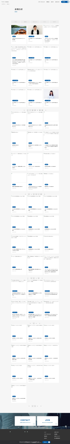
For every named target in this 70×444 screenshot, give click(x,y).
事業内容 (48, 1)
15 (32, 110)
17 (37, 110)
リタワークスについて (41, 1)
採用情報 (63, 1)
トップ (45, 432)
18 (39, 110)
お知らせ (52, 1)
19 (42, 110)
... (38, 194)
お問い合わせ (57, 1)
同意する (45, 442)
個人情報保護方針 (34, 442)
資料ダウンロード (57, 436)
